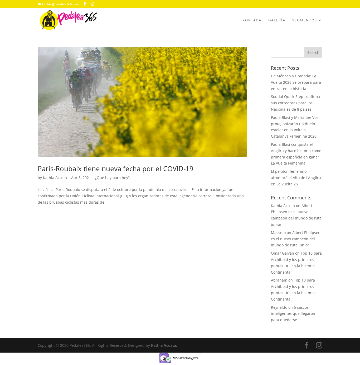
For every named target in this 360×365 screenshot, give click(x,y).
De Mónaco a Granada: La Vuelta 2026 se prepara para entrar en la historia (296, 82)
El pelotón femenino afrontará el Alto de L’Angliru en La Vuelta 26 (296, 177)
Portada (251, 20)
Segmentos (304, 20)
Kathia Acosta (55, 177)
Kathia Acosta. (164, 345)
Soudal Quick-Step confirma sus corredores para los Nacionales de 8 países (295, 103)
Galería (276, 20)
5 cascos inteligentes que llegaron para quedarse (293, 313)
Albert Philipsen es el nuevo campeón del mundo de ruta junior (295, 239)
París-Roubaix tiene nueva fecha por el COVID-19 (115, 168)
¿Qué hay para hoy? (112, 177)
